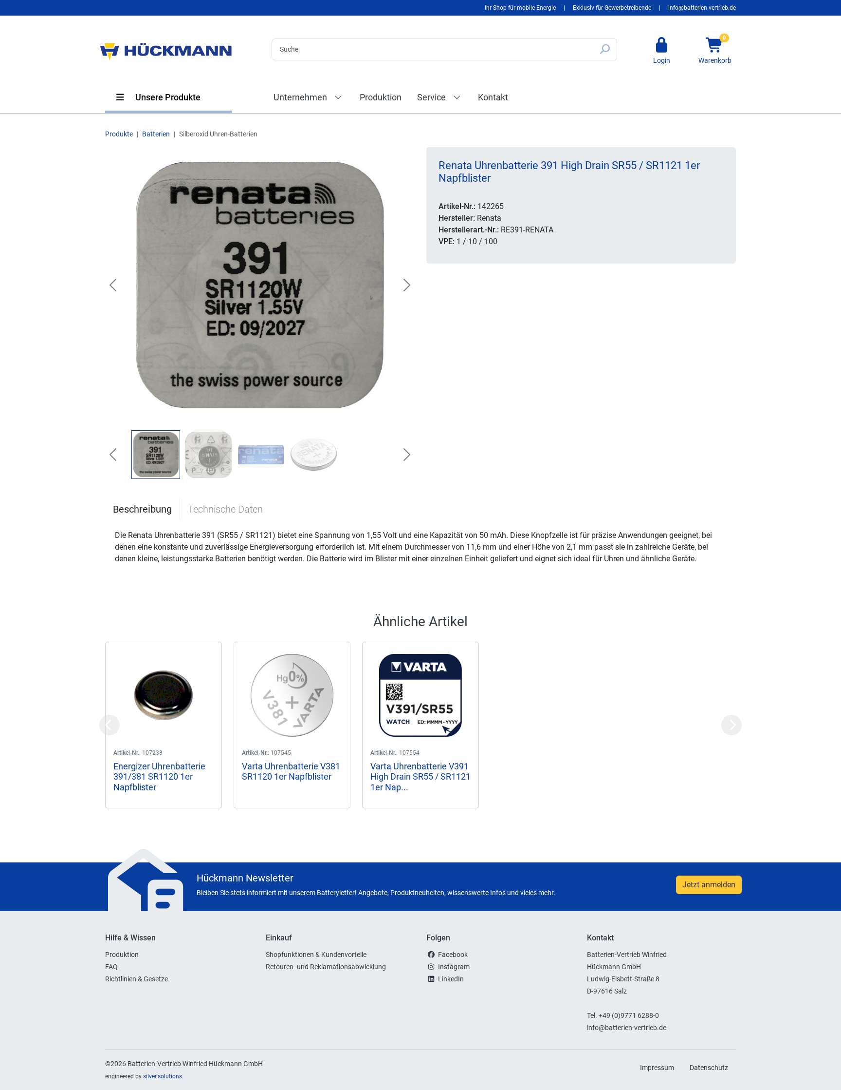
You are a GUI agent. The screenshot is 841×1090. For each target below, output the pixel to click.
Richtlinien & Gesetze (136, 979)
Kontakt (493, 97)
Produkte (119, 134)
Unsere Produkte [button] (167, 97)
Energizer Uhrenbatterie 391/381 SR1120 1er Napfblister (159, 776)
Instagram (454, 967)
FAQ (111, 967)
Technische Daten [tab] (225, 509)
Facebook (453, 954)
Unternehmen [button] (301, 97)
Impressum (657, 1067)
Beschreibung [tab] (142, 509)
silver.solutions (162, 1076)
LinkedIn (451, 979)
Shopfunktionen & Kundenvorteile (316, 954)
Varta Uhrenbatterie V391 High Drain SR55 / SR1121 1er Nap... (420, 776)
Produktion (381, 97)
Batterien (156, 134)
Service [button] (432, 97)
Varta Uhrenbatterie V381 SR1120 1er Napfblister (291, 771)
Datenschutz (709, 1067)
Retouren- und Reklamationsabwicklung (326, 967)
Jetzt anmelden (708, 884)
